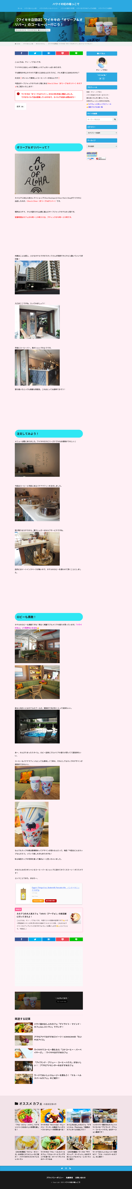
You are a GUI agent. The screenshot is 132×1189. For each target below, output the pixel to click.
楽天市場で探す (50, 900)
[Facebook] (21, 53)
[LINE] (76, 53)
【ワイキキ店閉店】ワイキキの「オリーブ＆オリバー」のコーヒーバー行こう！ (70, 44)
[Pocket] (62, 53)
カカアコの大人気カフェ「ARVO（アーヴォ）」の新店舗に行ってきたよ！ (41, 915)
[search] (115, 119)
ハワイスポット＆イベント (48, 8)
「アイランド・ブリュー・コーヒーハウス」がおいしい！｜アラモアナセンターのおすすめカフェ (57, 1063)
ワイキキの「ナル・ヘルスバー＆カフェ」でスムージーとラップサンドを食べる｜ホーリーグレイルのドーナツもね (53, 1155)
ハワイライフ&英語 (105, 8)
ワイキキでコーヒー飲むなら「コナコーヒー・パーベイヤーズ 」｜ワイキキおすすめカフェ (58, 1051)
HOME (18, 44)
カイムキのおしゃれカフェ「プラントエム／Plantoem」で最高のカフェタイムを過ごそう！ (79, 1127)
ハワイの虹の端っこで (66, 4)
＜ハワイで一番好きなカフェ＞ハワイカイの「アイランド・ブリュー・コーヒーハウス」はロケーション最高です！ (105, 1128)
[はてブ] (48, 53)
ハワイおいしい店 (30, 8)
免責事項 (69, 1177)
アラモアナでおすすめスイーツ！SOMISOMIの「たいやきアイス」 (58, 1038)
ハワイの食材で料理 (67, 8)
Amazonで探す (38, 900)
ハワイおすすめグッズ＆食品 (86, 8)
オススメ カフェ (44, 30)
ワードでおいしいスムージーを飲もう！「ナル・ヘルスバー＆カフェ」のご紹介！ (57, 1076)
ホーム (20, 8)
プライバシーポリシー (54, 1177)
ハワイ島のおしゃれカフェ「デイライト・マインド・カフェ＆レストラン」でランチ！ (58, 1025)
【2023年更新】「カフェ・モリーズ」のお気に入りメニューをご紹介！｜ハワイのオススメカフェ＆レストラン (27, 1155)
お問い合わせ (80, 1177)
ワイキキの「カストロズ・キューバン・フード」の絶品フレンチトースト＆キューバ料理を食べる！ (53, 1127)
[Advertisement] (49, 124)
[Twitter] (35, 53)
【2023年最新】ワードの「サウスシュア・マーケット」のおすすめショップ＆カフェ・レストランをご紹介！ (79, 1155)
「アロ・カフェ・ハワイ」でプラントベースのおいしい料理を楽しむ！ (27, 1127)
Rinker (36, 892)
